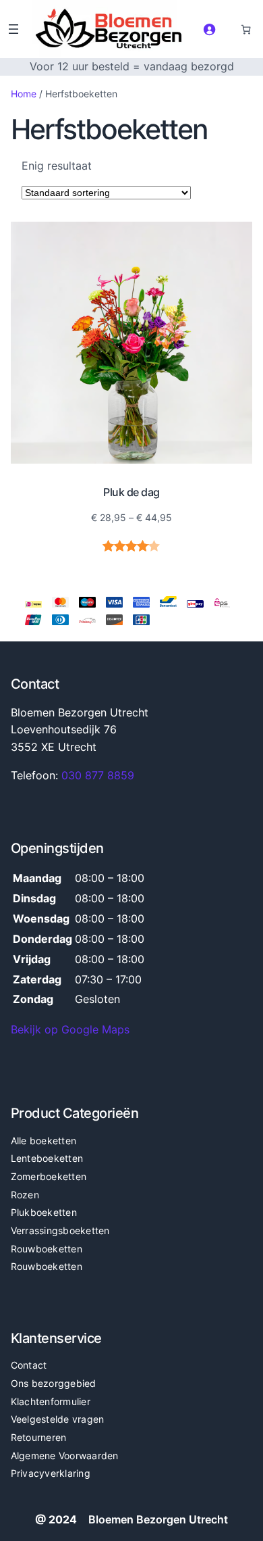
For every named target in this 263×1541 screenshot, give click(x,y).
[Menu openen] (13, 29)
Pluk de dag (131, 492)
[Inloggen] (209, 29)
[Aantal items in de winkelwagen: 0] (246, 29)
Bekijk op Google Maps (70, 1029)
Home (23, 93)
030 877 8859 (97, 775)
